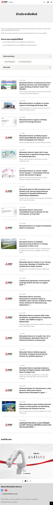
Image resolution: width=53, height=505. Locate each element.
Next (30, 481)
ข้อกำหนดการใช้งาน (5, 499)
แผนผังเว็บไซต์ (35, 499)
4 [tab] (27, 481)
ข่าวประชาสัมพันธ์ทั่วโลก (9, 62)
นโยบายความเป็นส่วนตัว (16, 499)
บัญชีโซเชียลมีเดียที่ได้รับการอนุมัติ (10, 494)
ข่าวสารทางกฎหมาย (26, 499)
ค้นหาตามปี (6, 67)
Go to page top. (51, 503)
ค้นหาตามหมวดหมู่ (8, 56)
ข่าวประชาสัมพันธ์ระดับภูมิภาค (25, 62)
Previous (22, 481)
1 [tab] (25, 481)
